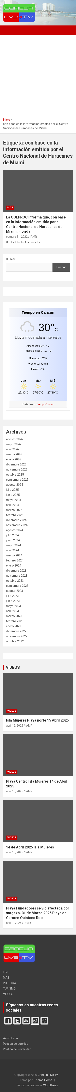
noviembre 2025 (16, 469)
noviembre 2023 (16, 575)
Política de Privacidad (17, 1049)
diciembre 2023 (16, 570)
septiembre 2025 (17, 479)
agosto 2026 (14, 439)
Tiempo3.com (45, 404)
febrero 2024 (14, 560)
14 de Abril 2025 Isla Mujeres (30, 847)
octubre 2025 (15, 474)
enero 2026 (13, 459)
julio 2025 (12, 490)
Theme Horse (43, 1080)
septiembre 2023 (17, 586)
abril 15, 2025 (14, 791)
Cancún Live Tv (48, 1075)
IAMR (33, 236)
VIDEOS (13, 667)
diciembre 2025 (16, 464)
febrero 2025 (14, 515)
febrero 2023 (14, 621)
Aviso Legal (10, 1038)
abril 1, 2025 (13, 922)
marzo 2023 (14, 616)
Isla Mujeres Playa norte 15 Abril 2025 (37, 720)
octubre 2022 (15, 641)
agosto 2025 (14, 484)
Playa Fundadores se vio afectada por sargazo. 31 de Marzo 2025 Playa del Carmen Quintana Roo (37, 913)
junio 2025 (13, 495)
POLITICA (9, 983)
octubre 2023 (15, 580)
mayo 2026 (13, 444)
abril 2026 (12, 449)
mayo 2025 (13, 500)
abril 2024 (12, 550)
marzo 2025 (14, 510)
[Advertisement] (38, 78)
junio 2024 (13, 540)
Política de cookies (15, 1044)
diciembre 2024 (16, 520)
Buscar (10, 259)
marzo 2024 (14, 555)
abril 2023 (12, 611)
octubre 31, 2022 (17, 236)
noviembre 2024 (16, 525)
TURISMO (9, 988)
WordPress (50, 1085)
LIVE (6, 972)
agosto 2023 (14, 591)
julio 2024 (12, 535)
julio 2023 (12, 596)
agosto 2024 (14, 530)
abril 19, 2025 (14, 725)
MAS (10, 207)
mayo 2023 (13, 606)
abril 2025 (12, 505)
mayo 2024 (13, 545)
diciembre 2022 (16, 631)
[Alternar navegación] (8, 30)
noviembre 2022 (16, 636)
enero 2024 (13, 565)
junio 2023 (13, 601)
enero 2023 (13, 626)
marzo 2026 (14, 454)
